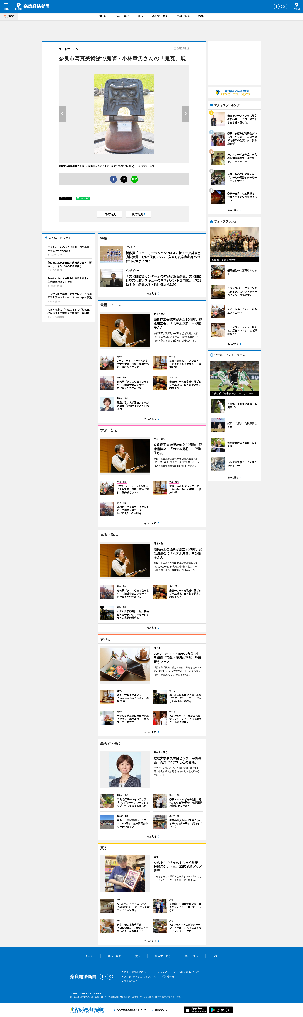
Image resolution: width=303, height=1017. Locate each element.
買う (140, 16)
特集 (201, 16)
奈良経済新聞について (135, 971)
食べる (103, 16)
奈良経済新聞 (32, 6)
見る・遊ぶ (122, 16)
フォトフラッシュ (70, 49)
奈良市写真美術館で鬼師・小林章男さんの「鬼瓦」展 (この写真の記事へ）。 (98, 166)
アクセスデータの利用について (140, 976)
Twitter (284, 6)
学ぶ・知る (183, 16)
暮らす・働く (160, 16)
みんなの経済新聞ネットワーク (87, 1010)
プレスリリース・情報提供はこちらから (180, 971)
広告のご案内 (131, 981)
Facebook (277, 6)
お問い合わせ (167, 976)
